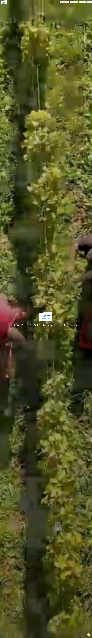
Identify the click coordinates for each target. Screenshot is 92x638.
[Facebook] (61, 2)
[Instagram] (64, 2)
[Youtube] (67, 2)
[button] (3, 635)
